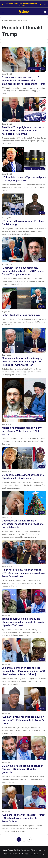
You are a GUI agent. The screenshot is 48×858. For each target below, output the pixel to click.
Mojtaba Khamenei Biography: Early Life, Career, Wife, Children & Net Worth (22, 431)
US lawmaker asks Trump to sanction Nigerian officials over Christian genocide (22, 769)
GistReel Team (27, 854)
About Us (7, 854)
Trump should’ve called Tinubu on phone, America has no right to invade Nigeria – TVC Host (23, 622)
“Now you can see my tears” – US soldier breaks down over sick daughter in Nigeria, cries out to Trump (23, 80)
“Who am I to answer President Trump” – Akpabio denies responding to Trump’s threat (23, 818)
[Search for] (45, 12)
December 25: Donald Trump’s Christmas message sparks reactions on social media (23, 524)
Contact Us (16, 854)
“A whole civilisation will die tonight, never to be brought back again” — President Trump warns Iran (22, 361)
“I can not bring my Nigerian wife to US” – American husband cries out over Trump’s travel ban (24, 573)
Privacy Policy (39, 854)
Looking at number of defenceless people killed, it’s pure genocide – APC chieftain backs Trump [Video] (23, 671)
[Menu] (3, 12)
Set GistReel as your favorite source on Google (22, 4)
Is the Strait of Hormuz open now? (21, 315)
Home (5, 21)
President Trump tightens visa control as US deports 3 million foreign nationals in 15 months (23, 130)
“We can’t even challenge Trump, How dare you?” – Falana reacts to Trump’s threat (23, 720)
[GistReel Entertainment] (24, 12)
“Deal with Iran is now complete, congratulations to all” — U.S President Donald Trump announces (23, 271)
